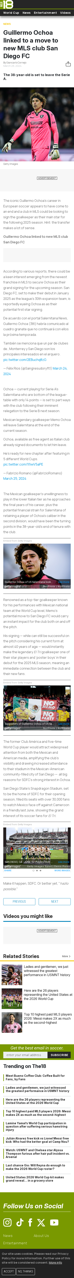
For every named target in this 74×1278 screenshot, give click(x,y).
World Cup (11, 13)
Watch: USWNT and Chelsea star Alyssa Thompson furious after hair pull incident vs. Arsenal (38, 1154)
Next (54, 902)
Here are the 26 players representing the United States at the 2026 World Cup (48, 994)
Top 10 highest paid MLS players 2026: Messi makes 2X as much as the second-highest (48, 1018)
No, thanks (25, 1271)
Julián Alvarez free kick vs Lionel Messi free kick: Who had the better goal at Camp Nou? (37, 1140)
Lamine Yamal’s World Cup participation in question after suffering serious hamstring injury (36, 1127)
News (27, 13)
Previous (19, 902)
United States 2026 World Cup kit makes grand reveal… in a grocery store (35, 1179)
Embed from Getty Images (17, 541)
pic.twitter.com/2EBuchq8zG (24, 359)
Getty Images (10, 164)
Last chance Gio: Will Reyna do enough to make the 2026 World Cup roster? (35, 1167)
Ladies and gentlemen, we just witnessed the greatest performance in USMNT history (47, 971)
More (65, 956)
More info (55, 1262)
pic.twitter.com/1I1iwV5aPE (23, 464)
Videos (65, 13)
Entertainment (45, 13)
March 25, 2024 (14, 478)
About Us (41, 1235)
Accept (9, 1271)
